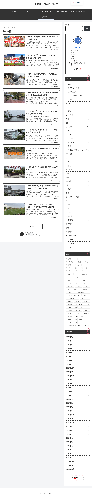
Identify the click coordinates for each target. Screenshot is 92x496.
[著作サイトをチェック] (74, 69)
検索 (67, 25)
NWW (77, 47)
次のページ (31, 226)
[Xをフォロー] (77, 69)
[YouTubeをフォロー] (80, 69)
